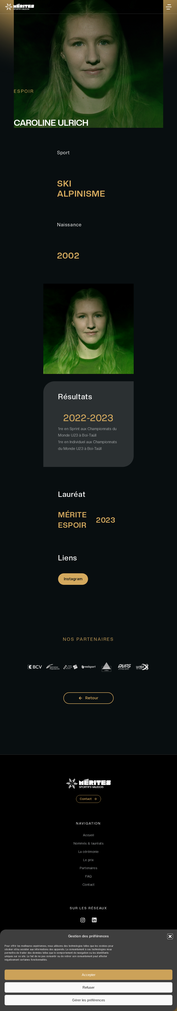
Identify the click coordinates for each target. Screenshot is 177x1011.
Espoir (24, 91)
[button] (170, 936)
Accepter (88, 975)
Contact (86, 799)
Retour (91, 698)
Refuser (88, 987)
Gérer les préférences (88, 1000)
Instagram (73, 579)
